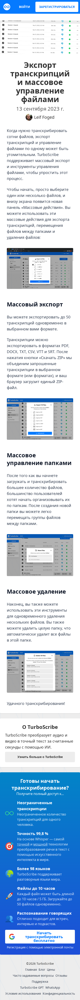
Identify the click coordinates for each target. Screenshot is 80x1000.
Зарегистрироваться (57, 7)
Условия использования (23, 993)
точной (23, 844)
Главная (31, 969)
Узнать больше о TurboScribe (40, 757)
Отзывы (61, 975)
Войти (24, 7)
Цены (51, 969)
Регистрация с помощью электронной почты (40, 947)
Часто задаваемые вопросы (33, 975)
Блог (42, 969)
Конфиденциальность (59, 993)
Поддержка (40, 981)
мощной (40, 844)
